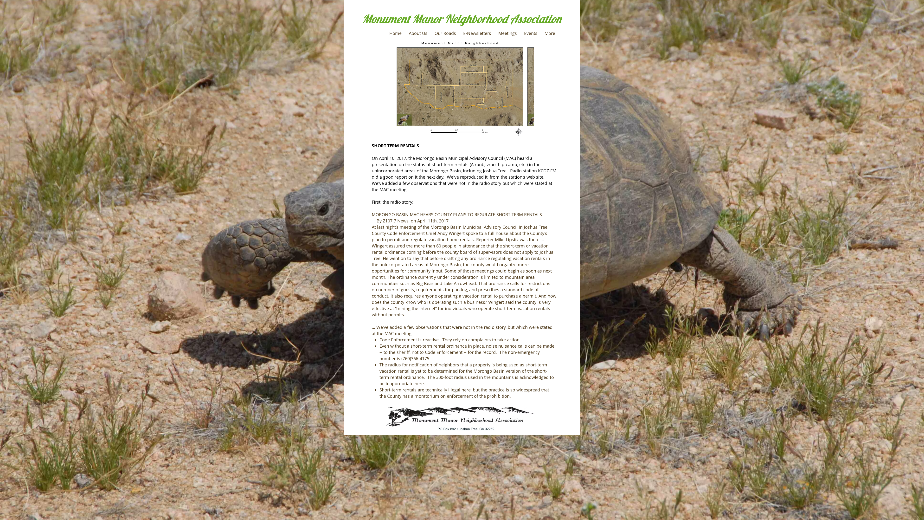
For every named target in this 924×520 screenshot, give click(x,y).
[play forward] (528, 88)
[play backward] (400, 88)
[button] (459, 88)
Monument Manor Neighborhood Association (461, 19)
